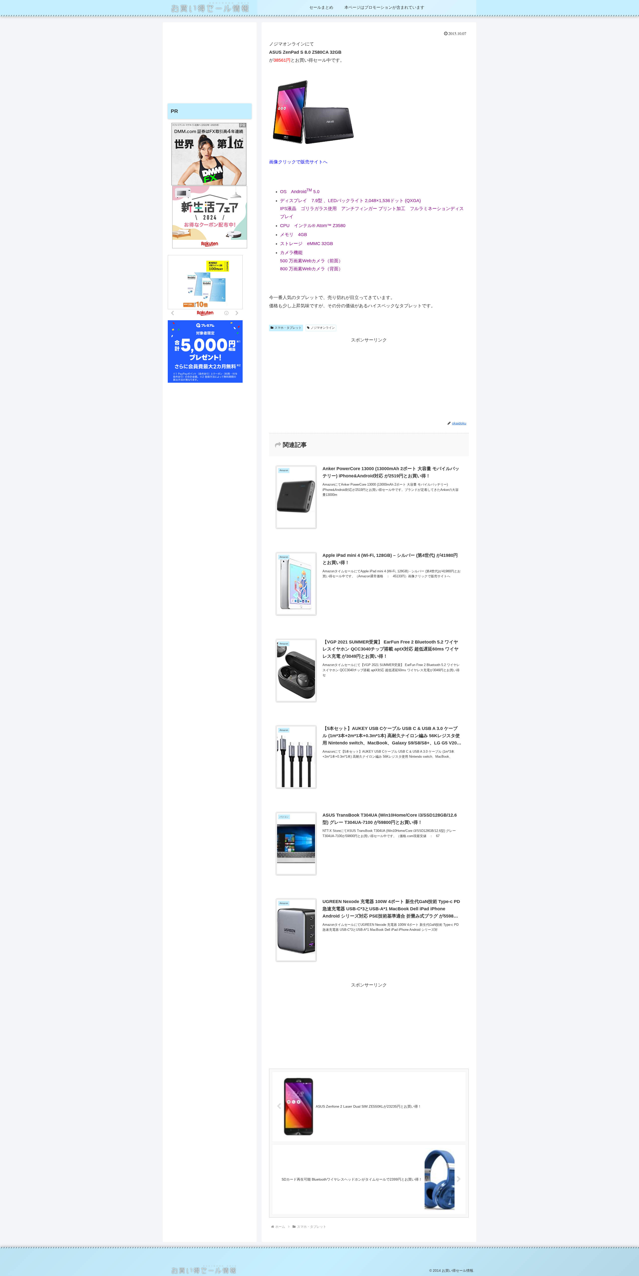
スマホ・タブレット (288, 327)
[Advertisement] (369, 379)
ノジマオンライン (323, 327)
